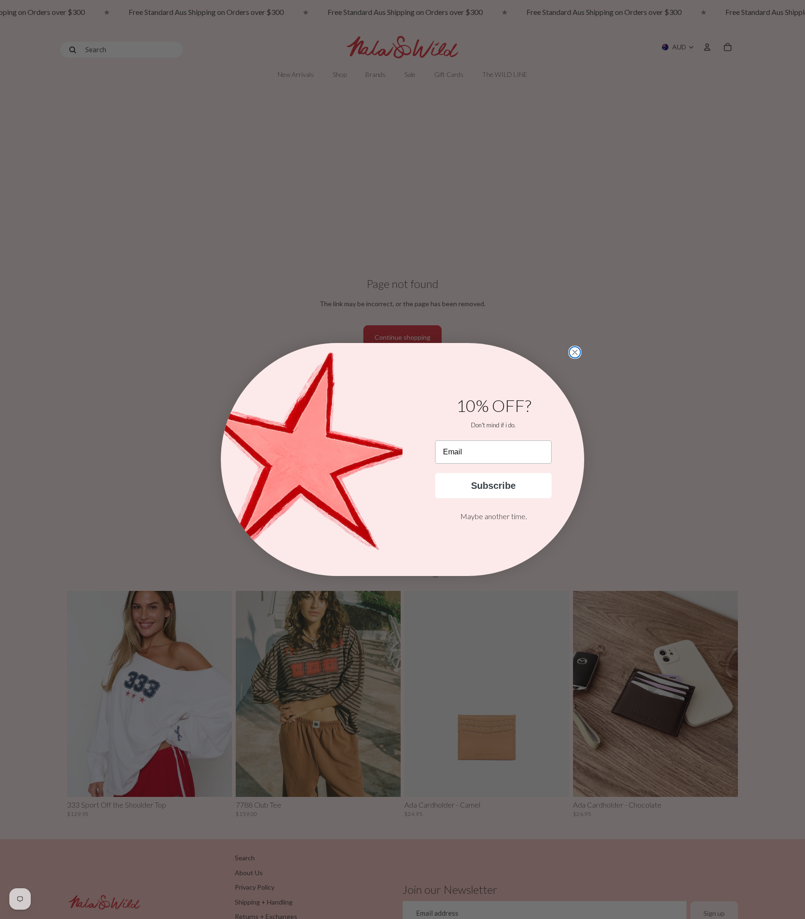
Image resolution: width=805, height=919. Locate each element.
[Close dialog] (574, 352)
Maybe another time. (493, 516)
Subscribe (493, 485)
